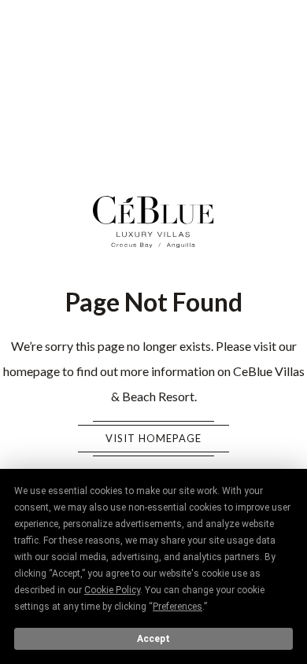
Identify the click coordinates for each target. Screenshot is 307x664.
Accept (153, 638)
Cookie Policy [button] (112, 590)
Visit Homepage (153, 438)
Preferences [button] (177, 606)
